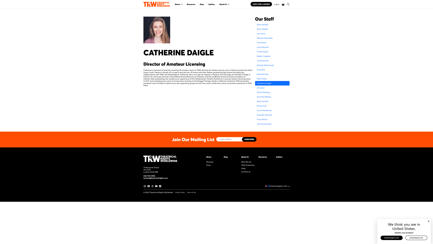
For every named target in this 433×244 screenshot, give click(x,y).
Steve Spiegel (262, 24)
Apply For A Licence (261, 4)
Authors (279, 157)
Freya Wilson (262, 119)
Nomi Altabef (262, 29)
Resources (263, 157)
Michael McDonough (265, 65)
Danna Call (261, 106)
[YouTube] (156, 186)
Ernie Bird (261, 70)
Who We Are (246, 162)
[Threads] (152, 186)
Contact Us (245, 172)
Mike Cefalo (262, 79)
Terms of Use (191, 192)
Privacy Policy (180, 192)
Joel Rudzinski (262, 61)
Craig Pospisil (262, 51)
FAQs (243, 168)
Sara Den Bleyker (264, 97)
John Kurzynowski (264, 124)
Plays (208, 165)
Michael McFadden (265, 38)
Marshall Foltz (262, 74)
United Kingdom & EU (278, 186)
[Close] (429, 221)
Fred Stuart (261, 42)
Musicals (209, 162)
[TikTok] (160, 186)
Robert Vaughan (264, 56)
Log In (276, 4)
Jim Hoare (261, 33)
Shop (226, 157)
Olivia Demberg (263, 92)
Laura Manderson (264, 110)
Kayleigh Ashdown (264, 115)
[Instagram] (144, 186)
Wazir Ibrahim (263, 101)
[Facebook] (148, 186)
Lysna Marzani (263, 47)
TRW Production (248, 165)
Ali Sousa (260, 88)
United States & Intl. (416, 238)
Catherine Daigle (264, 83)
